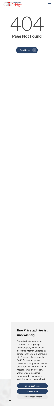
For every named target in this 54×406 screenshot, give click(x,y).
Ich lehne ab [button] (32, 391)
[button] (49, 4)
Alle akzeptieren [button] (32, 386)
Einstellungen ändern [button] (32, 397)
